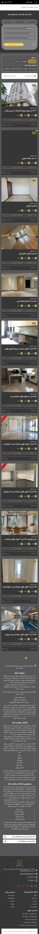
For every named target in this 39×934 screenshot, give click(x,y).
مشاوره (12, 904)
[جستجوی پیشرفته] (33, 44)
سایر (17, 61)
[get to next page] (16, 658)
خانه (36, 7)
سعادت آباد (30, 7)
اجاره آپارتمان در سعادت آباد (29, 916)
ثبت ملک (34, 898)
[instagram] (27, 885)
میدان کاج (32, 69)
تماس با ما (34, 904)
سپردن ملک (11, 895)
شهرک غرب (24, 61)
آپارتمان (34, 85)
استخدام (12, 901)
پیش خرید (34, 537)
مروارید (25, 69)
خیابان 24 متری (16, 69)
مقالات (12, 907)
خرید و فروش (33, 108)
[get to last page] (13, 658)
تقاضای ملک (11, 898)
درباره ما (35, 901)
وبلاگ (35, 895)
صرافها (8, 69)
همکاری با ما (33, 907)
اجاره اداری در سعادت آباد (30, 922)
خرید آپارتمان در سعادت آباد (27, 716)
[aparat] (36, 885)
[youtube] (18, 885)
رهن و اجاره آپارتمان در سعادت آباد (20, 799)
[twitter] (31, 885)
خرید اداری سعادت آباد (31, 919)
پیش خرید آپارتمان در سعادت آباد (28, 925)
